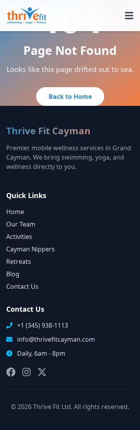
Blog (12, 274)
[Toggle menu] (129, 15)
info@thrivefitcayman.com (56, 339)
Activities (19, 236)
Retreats (18, 261)
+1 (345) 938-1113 (42, 325)
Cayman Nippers (30, 249)
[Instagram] (26, 372)
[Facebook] (11, 372)
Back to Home (70, 96)
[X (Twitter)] (42, 372)
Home (15, 211)
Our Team (20, 224)
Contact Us (22, 286)
